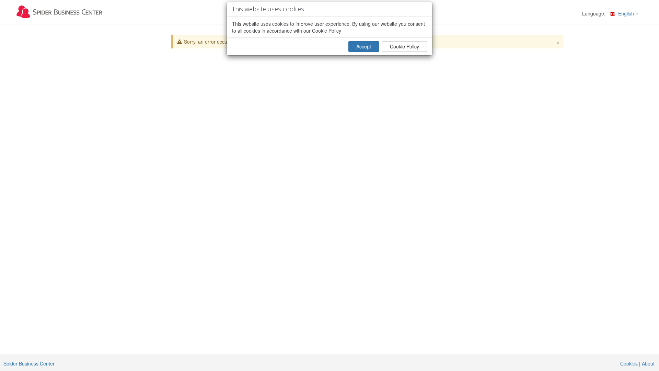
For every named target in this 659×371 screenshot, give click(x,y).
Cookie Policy (404, 46)
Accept (363, 46)
